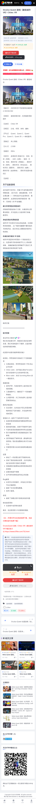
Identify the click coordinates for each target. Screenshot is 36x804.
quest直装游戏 (18, 603)
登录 (28, 3)
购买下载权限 (11, 53)
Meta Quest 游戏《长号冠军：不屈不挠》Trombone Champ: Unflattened (22, 703)
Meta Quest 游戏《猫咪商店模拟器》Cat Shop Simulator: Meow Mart (22, 689)
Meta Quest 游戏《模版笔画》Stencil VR (22, 724)
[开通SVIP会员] (18, 74)
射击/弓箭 (23, 652)
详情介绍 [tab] (8, 64)
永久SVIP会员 (27, 572)
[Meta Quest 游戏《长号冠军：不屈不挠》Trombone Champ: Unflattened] (7, 703)
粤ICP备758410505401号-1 (11, 796)
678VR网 (17, 794)
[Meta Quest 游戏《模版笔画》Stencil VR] (7, 725)
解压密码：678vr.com (14, 57)
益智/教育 (13, 38)
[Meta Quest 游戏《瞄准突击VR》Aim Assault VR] (26, 665)
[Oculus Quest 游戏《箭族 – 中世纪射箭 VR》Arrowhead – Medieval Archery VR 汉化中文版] (9, 665)
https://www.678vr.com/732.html (17, 531)
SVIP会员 (13, 572)
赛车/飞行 (30, 652)
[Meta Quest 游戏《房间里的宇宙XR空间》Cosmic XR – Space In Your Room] (7, 711)
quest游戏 (9, 603)
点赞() (22, 610)
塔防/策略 (6, 652)
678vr (8, 607)
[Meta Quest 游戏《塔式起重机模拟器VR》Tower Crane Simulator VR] (7, 696)
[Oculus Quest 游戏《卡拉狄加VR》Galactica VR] (26, 645)
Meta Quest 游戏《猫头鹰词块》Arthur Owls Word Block (22, 717)
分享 (7, 610)
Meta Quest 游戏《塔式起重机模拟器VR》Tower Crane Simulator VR (22, 696)
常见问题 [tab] (19, 64)
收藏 (14, 610)
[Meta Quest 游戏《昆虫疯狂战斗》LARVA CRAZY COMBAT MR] (9, 645)
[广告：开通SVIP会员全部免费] (18, 71)
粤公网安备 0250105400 (25, 796)
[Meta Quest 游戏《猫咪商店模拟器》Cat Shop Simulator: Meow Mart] (7, 689)
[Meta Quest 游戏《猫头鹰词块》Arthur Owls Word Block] (7, 718)
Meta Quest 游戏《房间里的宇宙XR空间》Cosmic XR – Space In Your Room (22, 710)
